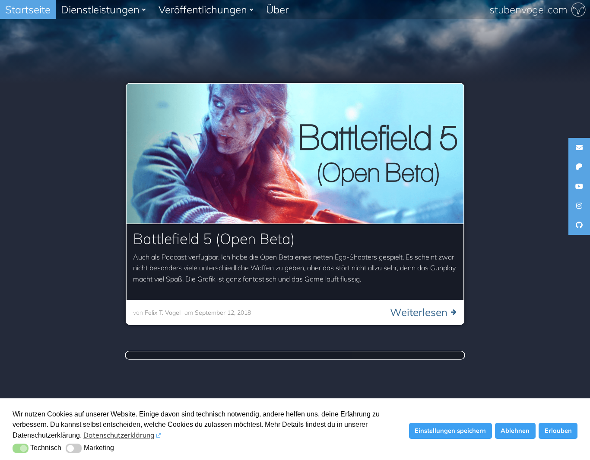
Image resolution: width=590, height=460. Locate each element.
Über (277, 9)
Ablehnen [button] (515, 431)
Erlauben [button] (558, 431)
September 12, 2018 (223, 312)
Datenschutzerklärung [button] (119, 435)
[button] (21, 448)
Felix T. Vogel (163, 312)
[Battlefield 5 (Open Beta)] (295, 153)
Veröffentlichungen (203, 9)
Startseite (28, 9)
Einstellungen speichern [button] (450, 431)
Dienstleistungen (100, 9)
